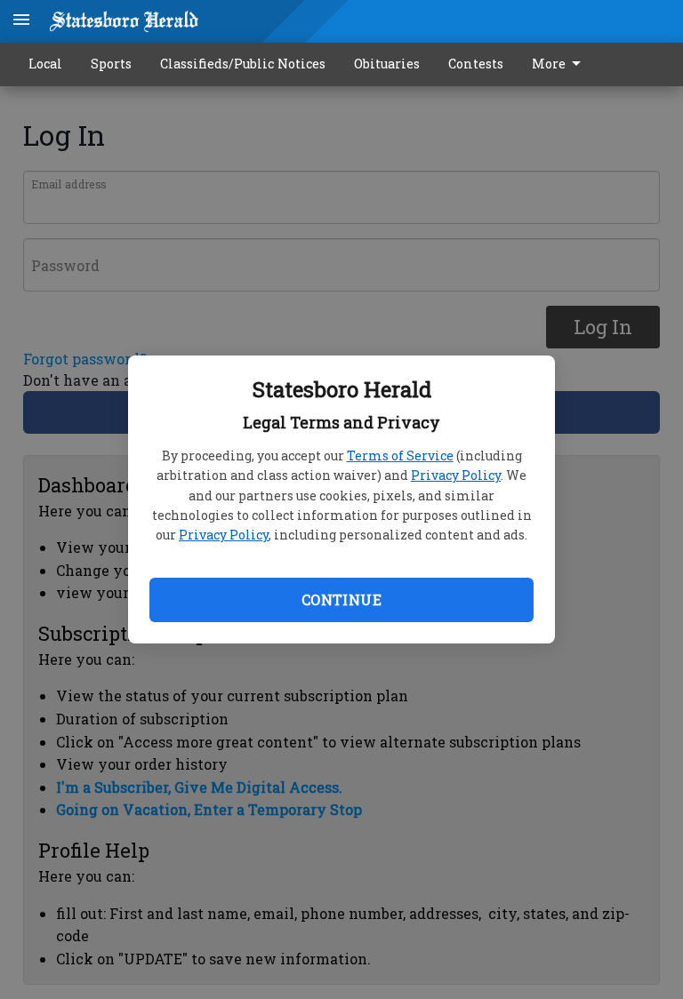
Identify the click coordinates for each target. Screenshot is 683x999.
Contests (475, 63)
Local (45, 63)
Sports (111, 63)
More (549, 63)
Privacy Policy (456, 475)
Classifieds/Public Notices (242, 63)
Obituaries (387, 63)
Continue (341, 599)
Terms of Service (400, 455)
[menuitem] (561, 64)
